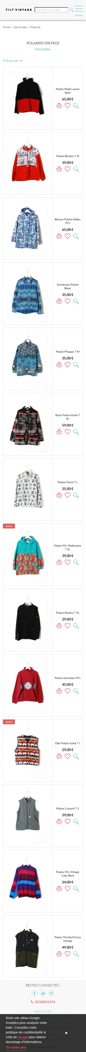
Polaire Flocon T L (68, 482)
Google (23, 1037)
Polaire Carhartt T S (67, 808)
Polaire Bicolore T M (67, 156)
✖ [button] (66, 1033)
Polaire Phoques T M (67, 351)
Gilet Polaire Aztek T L (68, 743)
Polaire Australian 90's (68, 678)
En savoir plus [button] (16, 1047)
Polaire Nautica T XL (67, 612)
